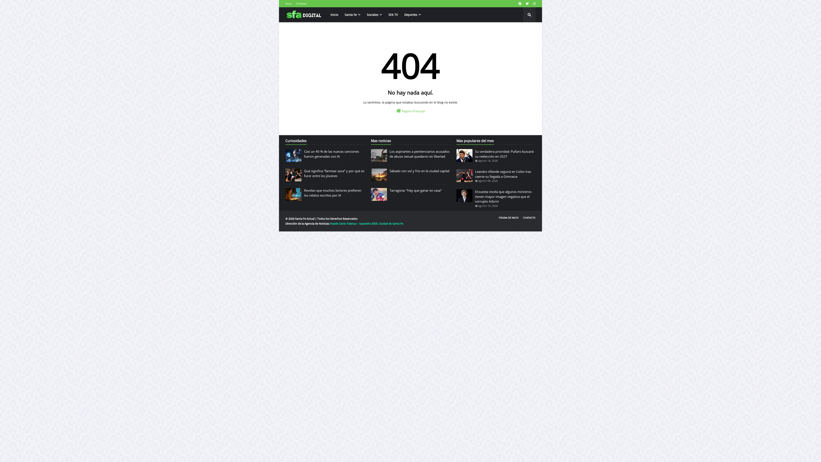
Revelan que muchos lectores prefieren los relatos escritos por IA (332, 192)
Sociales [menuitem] (372, 15)
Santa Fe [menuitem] (351, 15)
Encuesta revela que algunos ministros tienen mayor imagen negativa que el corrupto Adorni (503, 196)
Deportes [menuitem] (410, 15)
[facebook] (520, 3)
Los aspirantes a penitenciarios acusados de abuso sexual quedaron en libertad (419, 153)
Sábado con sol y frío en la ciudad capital (419, 171)
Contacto (301, 3)
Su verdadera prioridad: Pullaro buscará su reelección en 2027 (504, 153)
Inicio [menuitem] (334, 15)
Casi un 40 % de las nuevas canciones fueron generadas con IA (331, 153)
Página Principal (413, 111)
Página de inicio (509, 217)
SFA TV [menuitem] (393, 15)
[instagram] (534, 3)
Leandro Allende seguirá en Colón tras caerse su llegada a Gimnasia (503, 174)
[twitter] (527, 3)
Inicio (288, 3)
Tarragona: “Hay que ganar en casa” (416, 190)
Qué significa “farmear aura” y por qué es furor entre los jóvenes (334, 173)
